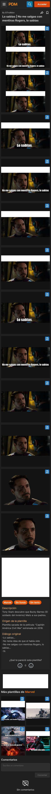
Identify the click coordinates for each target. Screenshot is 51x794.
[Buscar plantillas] (30, 4)
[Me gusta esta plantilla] (31, 665)
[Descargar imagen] (47, 28)
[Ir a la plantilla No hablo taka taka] (38, 741)
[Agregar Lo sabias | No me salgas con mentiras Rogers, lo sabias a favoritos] (47, 13)
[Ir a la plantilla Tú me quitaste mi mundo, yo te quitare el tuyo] (38, 710)
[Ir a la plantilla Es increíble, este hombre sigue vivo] (13, 710)
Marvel (30, 692)
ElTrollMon (10, 12)
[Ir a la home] (13, 4)
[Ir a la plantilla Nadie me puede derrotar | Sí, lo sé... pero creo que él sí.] (13, 741)
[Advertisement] (25, 577)
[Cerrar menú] (4, 4)
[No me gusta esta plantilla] (20, 665)
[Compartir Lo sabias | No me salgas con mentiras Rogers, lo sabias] (42, 13)
